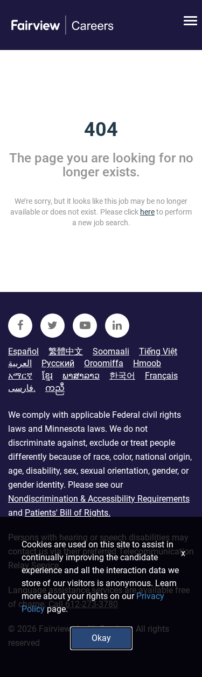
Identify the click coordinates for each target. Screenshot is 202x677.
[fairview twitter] (52, 325)
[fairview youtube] (85, 325)
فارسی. (22, 388)
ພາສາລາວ (81, 375)
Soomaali (111, 351)
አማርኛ (20, 375)
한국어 (122, 375)
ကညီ (55, 388)
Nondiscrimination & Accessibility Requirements (99, 499)
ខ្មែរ (47, 375)
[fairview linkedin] (117, 325)
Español (23, 351)
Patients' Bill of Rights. (67, 513)
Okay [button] (101, 638)
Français (161, 375)
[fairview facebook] (20, 325)
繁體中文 (65, 351)
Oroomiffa (103, 363)
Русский (57, 363)
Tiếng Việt (158, 351)
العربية (20, 363)
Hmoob (147, 363)
